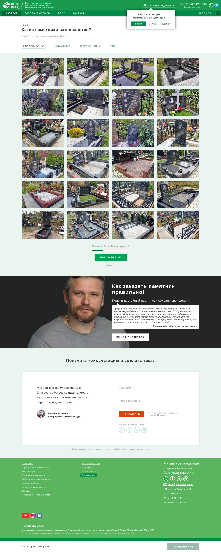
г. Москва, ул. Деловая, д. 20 (177, 489)
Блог (61, 13)
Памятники (27, 463)
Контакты (80, 13)
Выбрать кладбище (160, 23)
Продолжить (183, 546)
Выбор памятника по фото (36, 479)
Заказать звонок (192, 7)
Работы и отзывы (37, 13)
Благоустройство (31, 483)
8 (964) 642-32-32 (195, 4)
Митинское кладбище (181, 463)
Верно (138, 23)
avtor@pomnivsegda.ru (180, 484)
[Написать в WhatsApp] (211, 5)
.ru (33, 525)
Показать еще (110, 257)
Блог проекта (89, 471)
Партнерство (88, 475)
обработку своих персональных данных (132, 449)
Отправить (131, 414)
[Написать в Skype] (145, 427)
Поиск (206, 13)
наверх (110, 265)
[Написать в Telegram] (216, 5)
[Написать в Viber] (137, 427)
